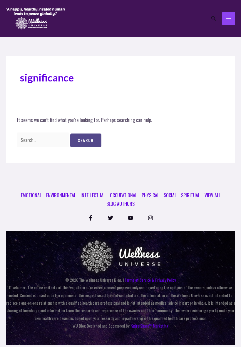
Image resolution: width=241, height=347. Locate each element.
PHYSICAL (150, 195)
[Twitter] (110, 218)
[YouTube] (130, 218)
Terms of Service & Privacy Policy (150, 280)
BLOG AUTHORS (120, 203)
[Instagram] (150, 218)
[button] (213, 18)
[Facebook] (90, 218)
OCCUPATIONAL (123, 195)
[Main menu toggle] (228, 18)
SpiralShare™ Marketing (149, 326)
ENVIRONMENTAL (61, 195)
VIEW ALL (212, 195)
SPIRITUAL (190, 195)
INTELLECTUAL (93, 195)
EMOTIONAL (31, 195)
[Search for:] (43, 140)
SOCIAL (170, 195)
